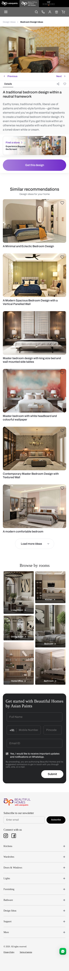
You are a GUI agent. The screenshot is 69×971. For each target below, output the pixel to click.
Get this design (34, 165)
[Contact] (43, 12)
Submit (52, 774)
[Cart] (63, 12)
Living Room (17, 610)
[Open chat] (62, 951)
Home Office (17, 681)
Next (59, 76)
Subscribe (56, 819)
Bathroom (48, 681)
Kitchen (48, 599)
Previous (12, 76)
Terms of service (26, 952)
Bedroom (48, 643)
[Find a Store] (56, 12)
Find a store (13, 142)
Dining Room (17, 636)
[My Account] (49, 12)
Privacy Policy (9, 952)
